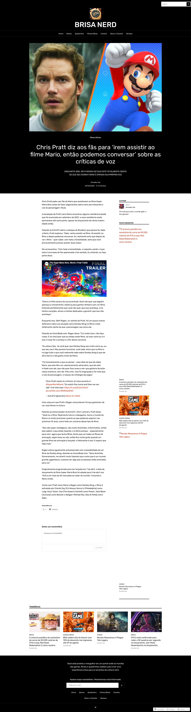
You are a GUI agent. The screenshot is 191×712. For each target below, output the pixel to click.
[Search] (189, 4)
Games (121, 379)
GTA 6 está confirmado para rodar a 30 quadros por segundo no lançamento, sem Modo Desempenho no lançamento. (146, 641)
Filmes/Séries (95, 137)
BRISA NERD (95, 24)
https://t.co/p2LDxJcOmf (76, 387)
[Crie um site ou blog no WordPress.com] (95, 707)
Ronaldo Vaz (95, 182)
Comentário (99, 547)
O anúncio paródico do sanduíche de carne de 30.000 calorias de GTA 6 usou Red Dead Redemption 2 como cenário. (133, 385)
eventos (122, 418)
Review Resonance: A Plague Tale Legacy (130, 587)
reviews (121, 584)
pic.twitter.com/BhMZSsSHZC (59, 391)
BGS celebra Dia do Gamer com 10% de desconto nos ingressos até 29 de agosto (133, 423)
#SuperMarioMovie (54, 384)
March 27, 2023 (73, 396)
